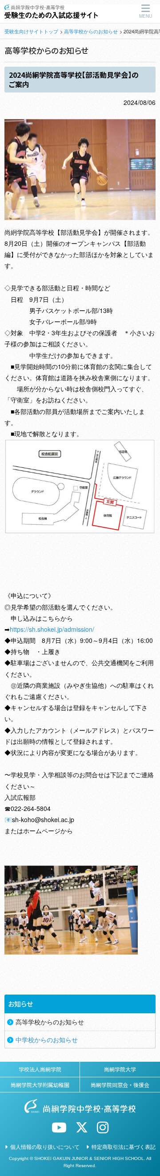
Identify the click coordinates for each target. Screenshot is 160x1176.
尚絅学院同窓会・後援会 (120, 1084)
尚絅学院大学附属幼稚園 (40, 1084)
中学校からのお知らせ (47, 1039)
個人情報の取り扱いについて (45, 1146)
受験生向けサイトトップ (31, 31)
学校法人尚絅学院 (40, 1069)
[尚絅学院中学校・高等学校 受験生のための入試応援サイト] (51, 8)
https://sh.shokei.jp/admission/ (52, 629)
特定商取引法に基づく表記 (124, 1146)
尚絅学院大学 (120, 1069)
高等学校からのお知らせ (91, 31)
